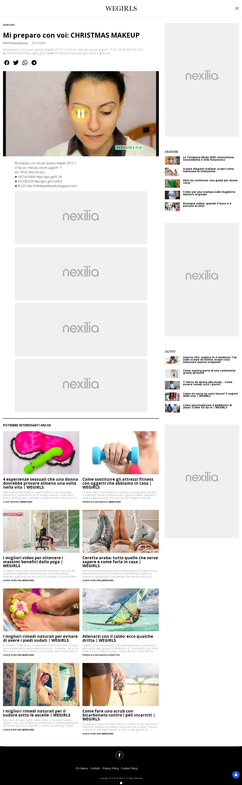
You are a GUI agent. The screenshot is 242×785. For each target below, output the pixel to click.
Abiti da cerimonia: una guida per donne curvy (210, 181)
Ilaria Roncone (12, 580)
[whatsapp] (25, 65)
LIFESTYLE (114, 654)
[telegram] (34, 65)
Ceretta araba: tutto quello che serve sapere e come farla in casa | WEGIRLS (120, 562)
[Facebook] (117, 752)
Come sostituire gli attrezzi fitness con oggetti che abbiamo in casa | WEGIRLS (117, 483)
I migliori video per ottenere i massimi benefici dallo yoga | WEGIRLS (33, 562)
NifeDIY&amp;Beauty (15, 43)
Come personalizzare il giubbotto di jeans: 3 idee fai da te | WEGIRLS (207, 406)
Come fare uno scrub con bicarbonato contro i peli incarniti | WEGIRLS (118, 715)
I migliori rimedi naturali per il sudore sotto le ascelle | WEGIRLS (37, 713)
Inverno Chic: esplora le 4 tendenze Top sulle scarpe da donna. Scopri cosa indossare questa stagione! (210, 359)
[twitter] (16, 65)
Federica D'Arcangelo (95, 501)
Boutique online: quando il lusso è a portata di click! (207, 204)
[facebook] (7, 65)
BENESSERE (9, 24)
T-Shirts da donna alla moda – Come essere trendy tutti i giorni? (207, 383)
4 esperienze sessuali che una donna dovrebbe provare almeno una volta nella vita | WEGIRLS (40, 483)
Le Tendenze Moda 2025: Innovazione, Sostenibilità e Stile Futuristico (208, 158)
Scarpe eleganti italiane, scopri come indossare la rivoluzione (208, 170)
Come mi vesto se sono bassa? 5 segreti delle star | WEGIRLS (210, 394)
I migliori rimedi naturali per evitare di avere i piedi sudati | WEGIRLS (40, 638)
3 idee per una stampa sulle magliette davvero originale (209, 193)
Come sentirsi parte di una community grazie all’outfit (209, 371)
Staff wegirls (11, 501)
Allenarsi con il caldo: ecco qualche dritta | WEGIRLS (117, 638)
